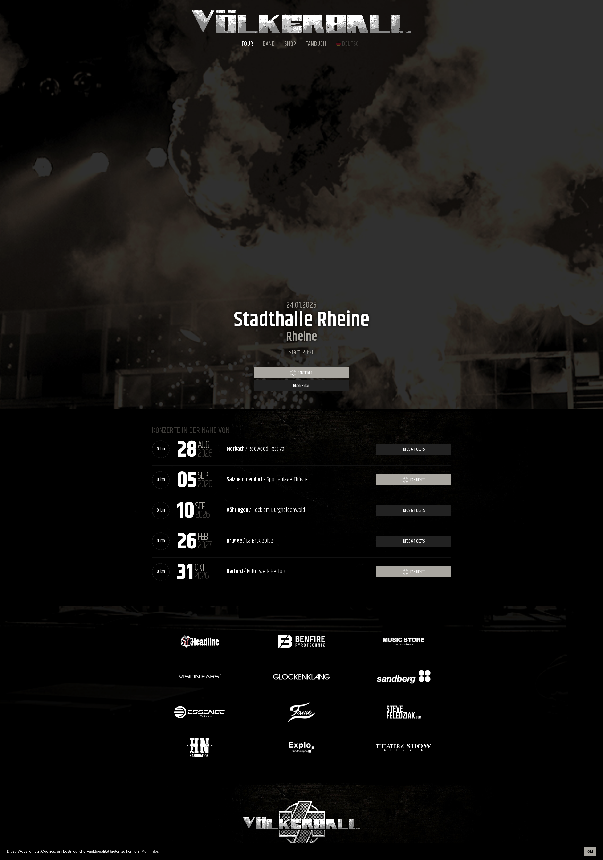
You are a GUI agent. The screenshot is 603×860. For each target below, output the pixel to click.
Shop (290, 44)
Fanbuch (316, 44)
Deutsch (352, 44)
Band (269, 44)
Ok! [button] (590, 851)
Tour (247, 44)
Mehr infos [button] (150, 851)
